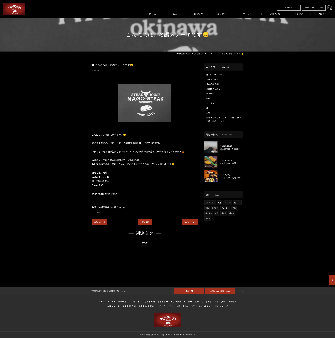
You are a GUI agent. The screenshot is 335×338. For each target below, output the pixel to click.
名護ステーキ (212, 79)
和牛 (208, 108)
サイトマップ (221, 306)
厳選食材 (215, 208)
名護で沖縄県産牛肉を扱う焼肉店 (108, 207)
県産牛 (223, 213)
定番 (216, 213)
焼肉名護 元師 (212, 84)
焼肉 (98, 212)
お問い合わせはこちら (314, 7)
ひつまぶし (211, 103)
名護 (219, 203)
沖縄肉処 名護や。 (214, 89)
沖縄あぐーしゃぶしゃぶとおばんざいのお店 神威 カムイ (224, 119)
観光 (207, 208)
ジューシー (225, 208)
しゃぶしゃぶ (210, 203)
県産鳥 (207, 218)
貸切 (208, 112)
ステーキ (228, 203)
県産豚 (231, 213)
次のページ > (190, 222)
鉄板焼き (208, 213)
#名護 (145, 242)
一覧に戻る (145, 222)
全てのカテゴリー (214, 74)
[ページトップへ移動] (241, 291)
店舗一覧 (288, 7)
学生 (234, 208)
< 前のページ (99, 222)
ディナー (210, 93)
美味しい (237, 203)
